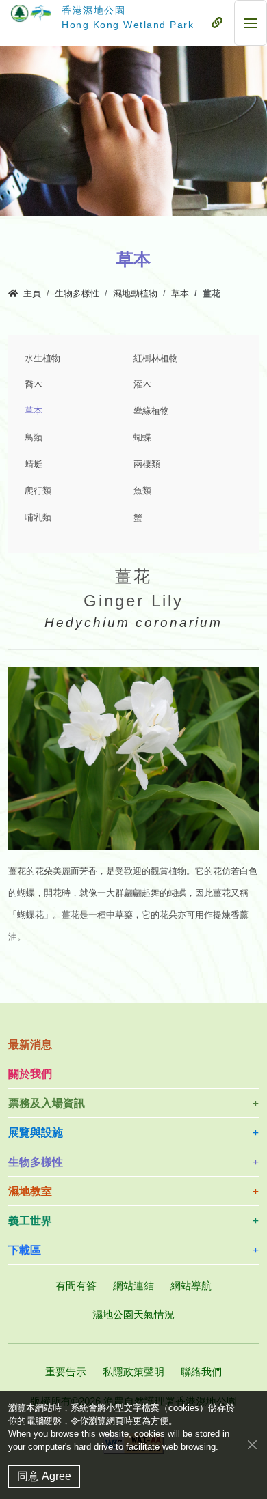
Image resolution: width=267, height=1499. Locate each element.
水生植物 (42, 358)
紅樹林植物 (156, 358)
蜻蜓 (33, 464)
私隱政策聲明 (133, 1371)
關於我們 (30, 1074)
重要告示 (65, 1371)
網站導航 (191, 1285)
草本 (180, 293)
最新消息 (30, 1044)
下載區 (24, 1250)
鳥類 (33, 438)
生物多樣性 (77, 293)
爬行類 (38, 491)
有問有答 (76, 1285)
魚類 (142, 491)
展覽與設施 (35, 1132)
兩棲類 (147, 464)
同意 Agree (44, 1476)
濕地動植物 (135, 293)
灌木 (142, 384)
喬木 (33, 384)
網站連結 (133, 1285)
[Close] (252, 1444)
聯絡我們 (201, 1371)
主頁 (32, 293)
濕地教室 (30, 1191)
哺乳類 (38, 517)
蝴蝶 (142, 438)
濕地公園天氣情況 (133, 1314)
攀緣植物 (151, 411)
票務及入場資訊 (46, 1103)
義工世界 (30, 1221)
